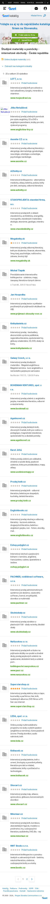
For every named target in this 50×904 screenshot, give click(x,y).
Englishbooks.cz (19, 510)
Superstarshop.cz (19, 684)
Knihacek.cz (16, 750)
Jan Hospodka (17, 294)
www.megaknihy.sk (20, 260)
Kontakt (23, 891)
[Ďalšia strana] (32, 879)
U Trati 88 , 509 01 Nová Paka (23, 285)
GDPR (31, 889)
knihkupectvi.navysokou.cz (24, 666)
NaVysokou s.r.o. (19, 641)
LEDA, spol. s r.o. (19, 716)
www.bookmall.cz (19, 408)
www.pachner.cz (18, 603)
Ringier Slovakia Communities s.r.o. (28, 896)
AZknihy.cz (16, 171)
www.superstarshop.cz (22, 706)
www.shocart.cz (18, 804)
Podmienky (23, 889)
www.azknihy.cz (18, 190)
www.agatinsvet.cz (20, 440)
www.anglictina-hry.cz (21, 129)
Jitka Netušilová (18, 107)
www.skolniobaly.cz (20, 632)
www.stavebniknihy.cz (21, 229)
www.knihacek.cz (19, 775)
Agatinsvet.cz (17, 418)
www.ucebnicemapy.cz (22, 472)
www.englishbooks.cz (21, 535)
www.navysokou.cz (20, 674)
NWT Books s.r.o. (19, 845)
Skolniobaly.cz (17, 612)
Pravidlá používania (10, 891)
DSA (36, 889)
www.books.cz (17, 867)
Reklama (13, 889)
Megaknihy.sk (17, 238)
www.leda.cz (16, 741)
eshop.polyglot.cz (19, 567)
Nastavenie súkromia (35, 891)
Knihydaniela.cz (18, 323)
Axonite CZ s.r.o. (19, 139)
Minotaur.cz (16, 814)
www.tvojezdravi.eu (20, 98)
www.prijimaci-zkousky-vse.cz (26, 313)
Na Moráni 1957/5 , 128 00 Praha (24, 375)
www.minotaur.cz (19, 836)
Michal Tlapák (17, 270)
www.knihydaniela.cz (21, 348)
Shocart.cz (16, 785)
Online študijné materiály (15, 59)
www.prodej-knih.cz (20, 500)
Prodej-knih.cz (18, 481)
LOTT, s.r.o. (16, 79)
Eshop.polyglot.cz (19, 545)
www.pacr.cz (16, 670)
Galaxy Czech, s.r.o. (20, 358)
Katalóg (5, 889)
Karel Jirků (16, 450)
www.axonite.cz (18, 161)
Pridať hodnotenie (29, 83)
